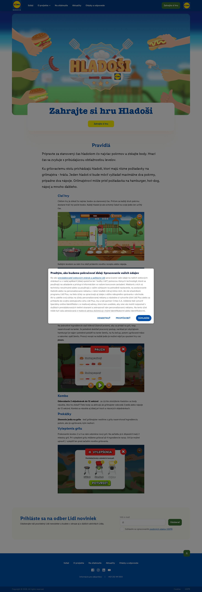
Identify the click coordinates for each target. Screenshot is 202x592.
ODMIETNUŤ (103, 318)
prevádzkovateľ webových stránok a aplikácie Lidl (81, 278)
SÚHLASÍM (143, 318)
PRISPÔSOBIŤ (123, 318)
